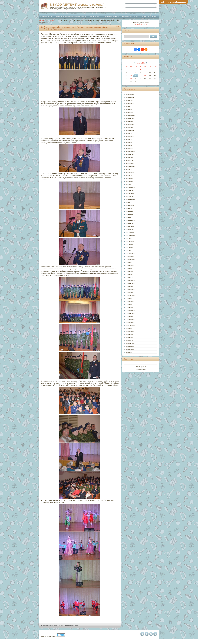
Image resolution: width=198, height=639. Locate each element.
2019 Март (129, 202)
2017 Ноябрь (130, 157)
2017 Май (129, 139)
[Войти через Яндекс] (142, 49)
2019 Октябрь (130, 223)
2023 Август (130, 340)
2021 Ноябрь (130, 286)
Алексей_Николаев (72, 625)
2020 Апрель (130, 241)
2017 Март (129, 133)
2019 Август (130, 217)
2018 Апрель (130, 172)
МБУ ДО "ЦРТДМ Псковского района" (77, 4)
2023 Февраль (130, 325)
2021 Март (129, 262)
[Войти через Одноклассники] (145, 49)
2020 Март (129, 238)
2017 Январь (130, 127)
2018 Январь (130, 163)
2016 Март (129, 100)
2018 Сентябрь (130, 187)
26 (126, 82)
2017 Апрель (130, 136)
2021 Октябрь (130, 283)
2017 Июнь (129, 142)
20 (131, 79)
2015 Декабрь (130, 94)
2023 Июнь (129, 334)
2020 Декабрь (130, 253)
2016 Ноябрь (130, 121)
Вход (145, 24)
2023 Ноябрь (130, 346)
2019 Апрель (130, 205)
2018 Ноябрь (130, 193)
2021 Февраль (130, 259)
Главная (41, 20)
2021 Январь (130, 256)
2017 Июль (129, 145)
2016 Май (129, 106)
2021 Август (130, 277)
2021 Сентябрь (130, 280)
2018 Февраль (130, 166)
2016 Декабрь (130, 124)
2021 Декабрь (130, 289)
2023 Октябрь (130, 343)
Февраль (52, 20)
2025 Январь (130, 349)
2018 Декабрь (130, 196)
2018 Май (129, 175)
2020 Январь (130, 232)
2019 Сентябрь (130, 220)
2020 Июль (129, 247)
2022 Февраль (130, 295)
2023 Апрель (130, 331)
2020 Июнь (129, 244)
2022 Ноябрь (130, 316)
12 (126, 76)
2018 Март (129, 169)
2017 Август (130, 148)
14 (57, 20)
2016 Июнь (129, 109)
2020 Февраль (130, 235)
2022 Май (129, 304)
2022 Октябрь (130, 313)
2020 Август (130, 250)
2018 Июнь (129, 178)
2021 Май (129, 268)
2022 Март (129, 298)
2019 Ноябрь (130, 226)
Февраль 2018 (140, 63)
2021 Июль (129, 274)
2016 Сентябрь (130, 115)
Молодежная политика (50, 625)
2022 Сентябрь (130, 310)
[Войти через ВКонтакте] (138, 49)
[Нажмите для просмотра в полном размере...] (80, 56)
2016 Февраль (130, 97)
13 (131, 76)
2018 (46, 20)
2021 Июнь (129, 271)
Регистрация (138, 24)
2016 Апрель (130, 103)
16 (145, 76)
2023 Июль (129, 337)
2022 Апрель (130, 301)
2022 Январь (130, 292)
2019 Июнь (129, 211)
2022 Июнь (129, 307)
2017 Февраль (130, 130)
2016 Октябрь (130, 118)
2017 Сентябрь (130, 151)
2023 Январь (130, 322)
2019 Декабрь (130, 229)
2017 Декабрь (130, 160)
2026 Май (129, 352)
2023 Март (129, 328)
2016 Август (130, 112)
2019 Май (129, 208)
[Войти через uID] (135, 49)
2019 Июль (129, 214)
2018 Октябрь (130, 190)
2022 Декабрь (130, 319)
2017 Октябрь (130, 154)
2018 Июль (129, 181)
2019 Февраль (130, 199)
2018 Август (130, 184)
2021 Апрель (130, 265)
